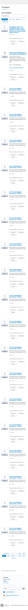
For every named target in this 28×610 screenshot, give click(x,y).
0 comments (11, 34)
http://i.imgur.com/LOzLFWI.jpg (16, 67)
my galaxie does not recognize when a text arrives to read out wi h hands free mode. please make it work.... (17, 29)
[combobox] (13, 588)
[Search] (23, 588)
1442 (19, 555)
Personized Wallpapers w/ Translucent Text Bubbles (17, 53)
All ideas (5, 581)
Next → (14, 558)
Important (22, 41)
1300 (23, 553)
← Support (4, 9)
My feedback (5, 21)
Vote (5, 30)
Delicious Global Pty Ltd (12, 595)
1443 (24, 555)
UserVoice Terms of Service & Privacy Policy (19, 605)
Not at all (14, 41)
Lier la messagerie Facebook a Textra (15, 89)
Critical (14, 44)
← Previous (6, 553)
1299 (19, 553)
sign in (14, 570)
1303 (12, 555)
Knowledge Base (10, 592)
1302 (8, 555)
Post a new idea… (7, 579)
